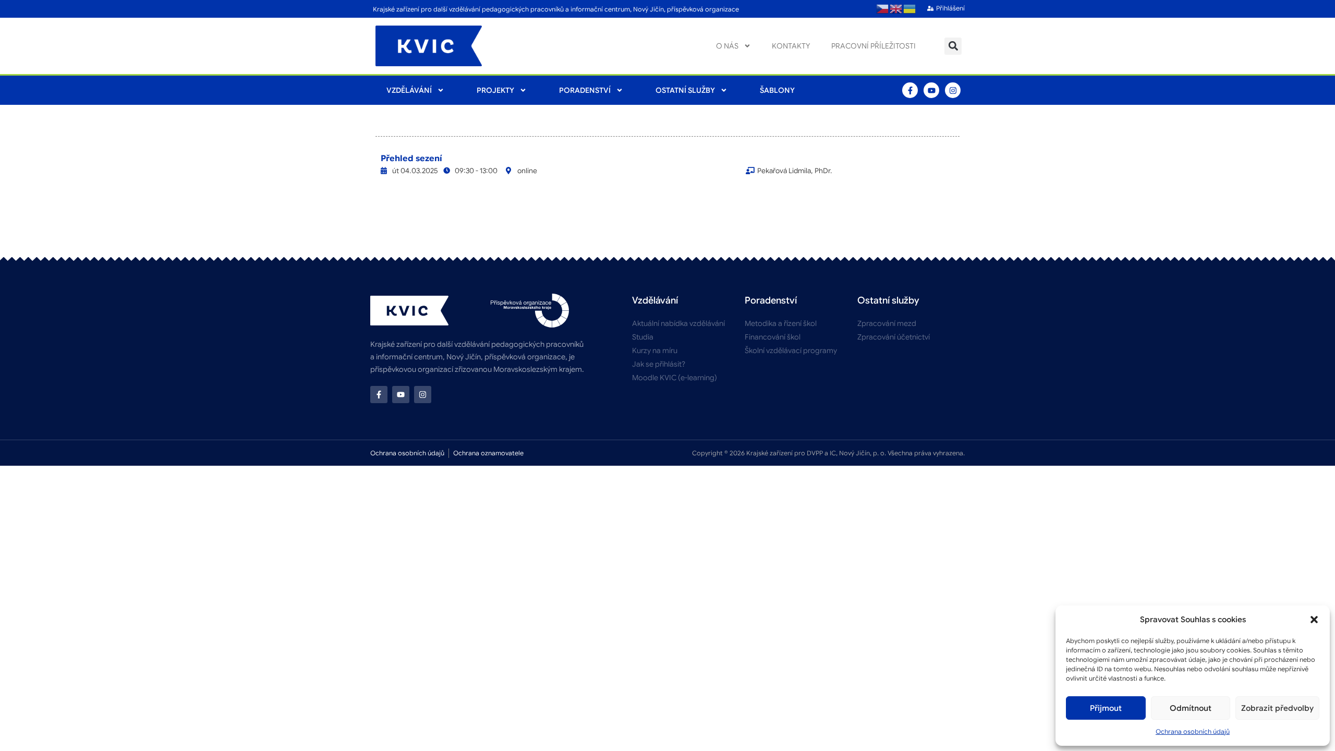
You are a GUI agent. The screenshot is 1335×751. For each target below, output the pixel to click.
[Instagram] (953, 90)
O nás (727, 46)
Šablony (777, 90)
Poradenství (585, 90)
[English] (896, 9)
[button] (1314, 619)
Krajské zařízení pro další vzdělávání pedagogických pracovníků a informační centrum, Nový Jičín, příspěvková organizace (556, 9)
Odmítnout (1190, 708)
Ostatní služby (685, 90)
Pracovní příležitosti (873, 46)
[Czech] (883, 9)
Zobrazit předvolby (1277, 708)
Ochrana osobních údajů (1193, 731)
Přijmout (1106, 708)
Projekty (495, 90)
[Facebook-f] (910, 90)
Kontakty (791, 46)
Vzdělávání (409, 90)
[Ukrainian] (910, 9)
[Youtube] (931, 90)
